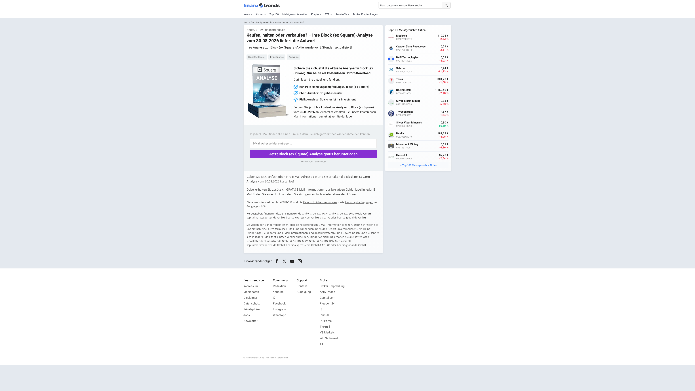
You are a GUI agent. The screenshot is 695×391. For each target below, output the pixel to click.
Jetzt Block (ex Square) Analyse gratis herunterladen (313, 154)
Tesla (399, 79)
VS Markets (327, 332)
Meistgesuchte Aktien (295, 14)
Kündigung (304, 292)
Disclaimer (250, 298)
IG (321, 309)
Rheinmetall (403, 90)
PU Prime (326, 321)
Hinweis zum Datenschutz (313, 161)
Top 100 (274, 14)
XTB (322, 344)
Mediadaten (251, 292)
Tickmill (325, 327)
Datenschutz (251, 303)
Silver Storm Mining (408, 101)
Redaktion (279, 286)
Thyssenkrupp (404, 111)
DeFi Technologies (407, 57)
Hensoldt (401, 155)
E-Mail (266, 237)
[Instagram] (300, 261)
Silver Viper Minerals (409, 122)
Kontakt (302, 286)
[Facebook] (276, 261)
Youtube (278, 292)
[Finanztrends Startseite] (261, 7)
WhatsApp (279, 315)
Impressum (250, 286)
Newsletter (250, 321)
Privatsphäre (251, 309)
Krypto (315, 14)
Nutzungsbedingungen (359, 202)
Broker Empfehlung (332, 286)
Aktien (259, 14)
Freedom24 (327, 303)
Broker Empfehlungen (365, 14)
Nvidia (400, 133)
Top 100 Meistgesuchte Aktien (419, 165)
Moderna (401, 35)
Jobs (246, 315)
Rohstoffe (341, 14)
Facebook (279, 303)
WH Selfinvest (329, 338)
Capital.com (327, 298)
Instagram (279, 309)
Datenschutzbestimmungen (320, 202)
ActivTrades (327, 292)
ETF (327, 14)
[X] (284, 261)
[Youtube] (292, 261)
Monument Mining (407, 144)
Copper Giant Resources (411, 46)
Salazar (400, 68)
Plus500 (325, 315)
